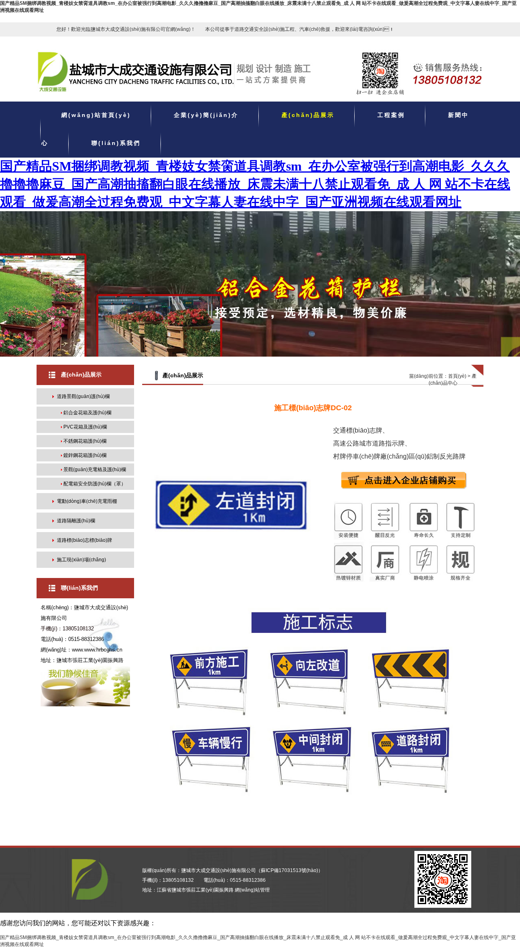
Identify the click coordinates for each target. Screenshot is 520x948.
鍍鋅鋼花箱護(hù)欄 (84, 455)
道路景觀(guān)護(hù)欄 (83, 396)
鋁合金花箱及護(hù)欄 (87, 413)
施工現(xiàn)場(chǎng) (81, 560)
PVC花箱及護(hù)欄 (85, 427)
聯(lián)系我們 (116, 143)
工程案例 (391, 115)
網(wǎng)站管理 (252, 890)
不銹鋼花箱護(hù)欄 (84, 441)
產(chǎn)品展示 (308, 115)
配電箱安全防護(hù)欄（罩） (94, 484)
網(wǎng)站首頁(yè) (96, 115)
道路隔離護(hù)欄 (76, 521)
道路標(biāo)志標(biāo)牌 (84, 540)
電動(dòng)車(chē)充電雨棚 (87, 501)
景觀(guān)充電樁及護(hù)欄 (94, 469)
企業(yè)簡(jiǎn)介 (206, 115)
